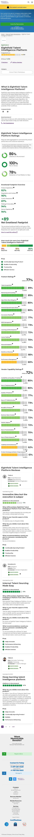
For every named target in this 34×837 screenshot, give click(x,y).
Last (13, 726)
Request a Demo (19, 754)
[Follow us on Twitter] (14, 779)
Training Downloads (16, 809)
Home (2, 34)
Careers (15, 791)
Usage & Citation (15, 817)
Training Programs (16, 810)
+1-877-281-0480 (17, 767)
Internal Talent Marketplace (13, 34)
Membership (15, 798)
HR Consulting (16, 814)
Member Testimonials (15, 790)
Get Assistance (8, 123)
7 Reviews (4, 62)
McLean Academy (16, 811)
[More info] (13, 187)
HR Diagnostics (15, 807)
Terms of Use (15, 834)
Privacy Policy (21, 834)
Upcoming (16, 803)
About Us (16, 788)
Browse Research (16, 802)
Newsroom (15, 794)
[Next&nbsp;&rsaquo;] (9, 727)
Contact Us (15, 792)
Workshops (15, 813)
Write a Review (17, 62)
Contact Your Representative (17, 24)
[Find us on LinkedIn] (10, 779)
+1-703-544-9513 (17, 770)
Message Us (19, 773)
